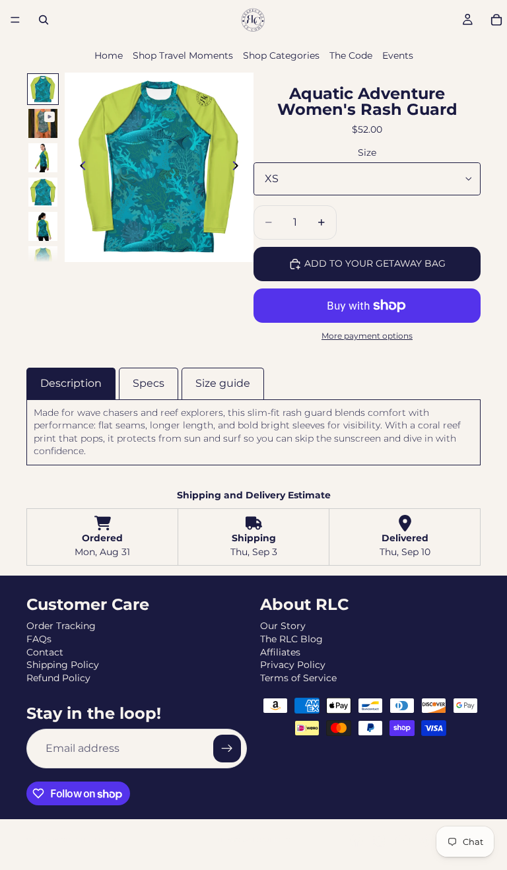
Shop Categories (281, 55)
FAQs (38, 639)
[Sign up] (227, 748)
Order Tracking (61, 626)
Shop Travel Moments (183, 55)
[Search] (43, 19)
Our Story (283, 626)
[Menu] (15, 20)
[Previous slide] (79, 167)
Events (397, 55)
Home (108, 55)
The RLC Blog (291, 639)
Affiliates (280, 652)
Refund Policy (58, 678)
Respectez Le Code (88, 840)
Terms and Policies (253, 840)
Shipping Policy (62, 665)
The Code (350, 55)
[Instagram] (380, 840)
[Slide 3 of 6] (42, 157)
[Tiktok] (426, 840)
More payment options (367, 336)
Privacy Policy (292, 665)
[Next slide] (239, 167)
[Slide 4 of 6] (42, 192)
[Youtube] (403, 840)
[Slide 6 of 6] (42, 260)
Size (367, 152)
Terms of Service (298, 678)
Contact (44, 652)
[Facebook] (356, 840)
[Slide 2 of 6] (42, 123)
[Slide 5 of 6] (42, 226)
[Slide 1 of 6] (42, 89)
